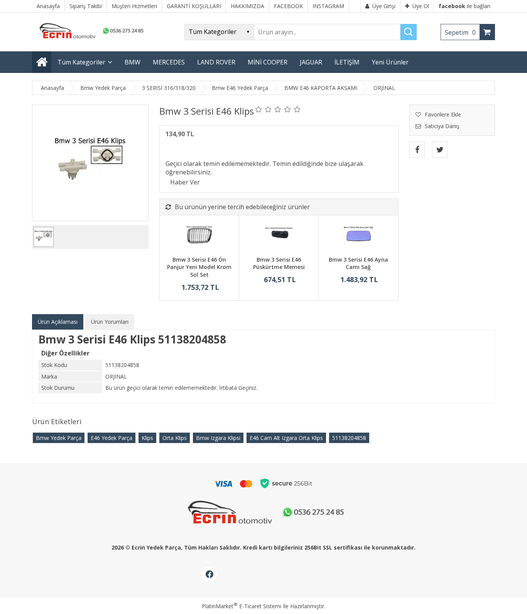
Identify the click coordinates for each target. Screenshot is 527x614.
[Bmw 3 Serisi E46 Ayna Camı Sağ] (358, 236)
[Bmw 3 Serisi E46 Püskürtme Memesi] (278, 236)
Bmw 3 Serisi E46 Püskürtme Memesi (279, 263)
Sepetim (460, 32)
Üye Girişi (383, 6)
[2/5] (263, 109)
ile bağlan (464, 6)
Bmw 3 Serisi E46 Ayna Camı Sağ (358, 263)
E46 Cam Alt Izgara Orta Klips (286, 437)
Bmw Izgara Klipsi (218, 437)
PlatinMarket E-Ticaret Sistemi (241, 606)
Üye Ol (420, 6)
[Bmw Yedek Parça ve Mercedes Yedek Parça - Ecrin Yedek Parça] (90, 38)
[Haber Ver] (185, 182)
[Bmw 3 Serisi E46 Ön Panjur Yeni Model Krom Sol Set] (199, 236)
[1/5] (259, 109)
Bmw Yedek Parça (58, 437)
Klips (147, 437)
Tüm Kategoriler (81, 62)
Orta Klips (174, 437)
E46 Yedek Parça (111, 437)
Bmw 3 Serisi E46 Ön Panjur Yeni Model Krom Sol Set (199, 267)
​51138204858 (349, 437)
